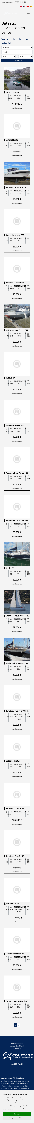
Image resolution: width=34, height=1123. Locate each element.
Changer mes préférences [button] (17, 1118)
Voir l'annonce (17, 108)
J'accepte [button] (17, 1114)
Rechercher (18, 61)
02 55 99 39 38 (20, 2)
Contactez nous (17, 1043)
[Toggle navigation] (28, 13)
